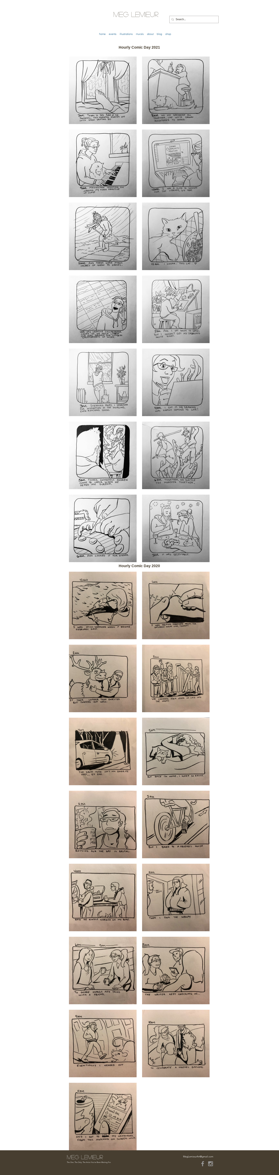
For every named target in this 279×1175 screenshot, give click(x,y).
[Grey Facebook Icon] (202, 1163)
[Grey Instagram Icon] (210, 1163)
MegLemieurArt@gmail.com (198, 1156)
